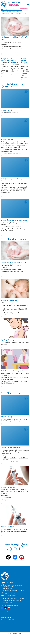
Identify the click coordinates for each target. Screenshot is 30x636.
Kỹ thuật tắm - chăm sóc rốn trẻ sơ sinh (13, 262)
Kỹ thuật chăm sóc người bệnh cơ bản (10, 11)
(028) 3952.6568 (7, 589)
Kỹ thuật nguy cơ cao (21, 13)
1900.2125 (24, 9)
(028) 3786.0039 (7, 602)
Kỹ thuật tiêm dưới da (7, 527)
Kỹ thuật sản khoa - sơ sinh (7, 13)
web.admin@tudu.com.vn (11, 605)
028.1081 (16, 9)
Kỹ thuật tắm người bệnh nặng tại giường (14, 220)
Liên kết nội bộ (5, 612)
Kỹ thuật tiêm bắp (6, 416)
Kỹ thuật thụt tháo (6, 110)
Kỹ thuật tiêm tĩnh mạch (8, 487)
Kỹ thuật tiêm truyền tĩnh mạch (11, 447)
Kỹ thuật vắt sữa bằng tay (9, 300)
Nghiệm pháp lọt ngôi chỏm (14, 60)
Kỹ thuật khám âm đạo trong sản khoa (13, 371)
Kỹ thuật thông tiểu (7, 139)
